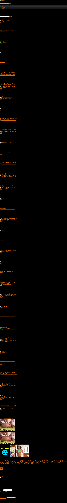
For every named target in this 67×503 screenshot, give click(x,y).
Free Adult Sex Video (31, 461)
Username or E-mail (3, 497)
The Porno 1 (12, 463)
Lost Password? (5, 491)
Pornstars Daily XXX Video (34, 463)
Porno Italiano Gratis (6, 461)
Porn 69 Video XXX (54, 460)
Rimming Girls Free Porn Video (11, 462)
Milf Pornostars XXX (38, 462)
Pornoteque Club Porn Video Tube (22, 461)
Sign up (8, 502)
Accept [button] (38, 466)
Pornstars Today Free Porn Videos (47, 462)
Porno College (12, 460)
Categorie (3, 7)
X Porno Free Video (54, 461)
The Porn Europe (17, 463)
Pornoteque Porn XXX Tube (19, 460)
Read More (41, 466)
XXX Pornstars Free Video (25, 463)
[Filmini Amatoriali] (3, 0)
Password (1, 490)
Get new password (3, 498)
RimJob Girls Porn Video (36, 460)
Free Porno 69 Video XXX (57, 462)
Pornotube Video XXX (28, 460)
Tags (2, 6)
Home (3, 5)
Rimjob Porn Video (13, 461)
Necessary (2, 477)
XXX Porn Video (61, 461)
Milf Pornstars (31, 462)
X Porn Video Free (48, 461)
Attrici (3, 8)
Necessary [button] (1, 476)
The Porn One (7, 463)
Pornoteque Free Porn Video (4, 460)
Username (1, 489)
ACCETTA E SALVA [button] (3, 484)
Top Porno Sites (26, 462)
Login (1, 491)
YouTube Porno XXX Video (45, 460)
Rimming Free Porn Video (40, 461)
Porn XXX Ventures (20, 462)
